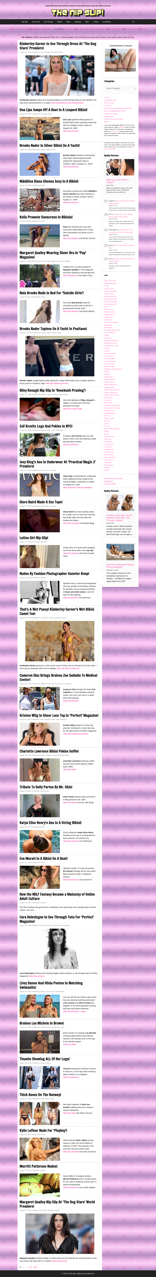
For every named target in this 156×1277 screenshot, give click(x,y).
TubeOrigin (107, 462)
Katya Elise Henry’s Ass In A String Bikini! (51, 822)
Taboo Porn (107, 439)
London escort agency (111, 113)
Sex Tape (53, 506)
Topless (59, 22)
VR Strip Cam (114, 131)
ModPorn (107, 371)
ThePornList (108, 447)
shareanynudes (109, 116)
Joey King (52, 470)
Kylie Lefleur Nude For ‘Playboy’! (43, 1130)
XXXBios (107, 467)
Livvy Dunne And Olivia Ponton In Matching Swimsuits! (51, 985)
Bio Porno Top (108, 309)
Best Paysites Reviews (111, 108)
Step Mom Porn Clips (125, 108)
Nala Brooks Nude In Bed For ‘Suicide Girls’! (52, 292)
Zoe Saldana (66, 684)
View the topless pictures (56, 383)
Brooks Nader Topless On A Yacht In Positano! (53, 328)
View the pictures (71, 131)
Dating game (108, 325)
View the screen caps (72, 409)
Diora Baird (45, 506)
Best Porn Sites (109, 103)
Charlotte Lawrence (52, 755)
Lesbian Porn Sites (110, 353)
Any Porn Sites (109, 294)
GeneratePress (89, 1273)
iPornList (107, 348)
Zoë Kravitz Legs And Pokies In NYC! (46, 426)
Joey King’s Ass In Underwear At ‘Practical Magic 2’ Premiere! (58, 464)
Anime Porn (108, 105)
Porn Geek (107, 400)
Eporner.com (92, 29)
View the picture (70, 275)
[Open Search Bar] (133, 21)
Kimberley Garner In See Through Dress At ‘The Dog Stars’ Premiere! (58, 46)
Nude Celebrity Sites (110, 384)
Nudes (43, 297)
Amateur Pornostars (110, 291)
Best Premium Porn (110, 304)
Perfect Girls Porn (131, 29)
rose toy (106, 423)
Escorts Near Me (109, 333)
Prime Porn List (109, 410)
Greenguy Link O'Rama (111, 340)
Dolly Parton (45, 791)
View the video (69, 1044)
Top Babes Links (109, 449)
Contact (96, 22)
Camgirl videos (108, 314)
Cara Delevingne (56, 925)
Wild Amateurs (108, 465)
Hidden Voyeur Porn (110, 343)
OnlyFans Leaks (109, 387)
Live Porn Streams (110, 361)
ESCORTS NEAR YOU (116, 29)
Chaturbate (121, 127)
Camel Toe (44, 470)
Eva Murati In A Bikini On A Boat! (44, 858)
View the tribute (70, 802)
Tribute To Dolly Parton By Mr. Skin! (46, 786)
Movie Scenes (46, 394)
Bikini (68, 22)
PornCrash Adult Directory (112, 405)
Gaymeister (107, 338)
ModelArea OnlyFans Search (113, 369)
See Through (48, 22)
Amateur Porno (109, 288)
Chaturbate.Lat (69, 29)
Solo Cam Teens (109, 436)
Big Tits (106, 307)
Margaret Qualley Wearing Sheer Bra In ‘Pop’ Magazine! (53, 255)
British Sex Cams (109, 312)
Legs (53, 430)
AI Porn (106, 286)
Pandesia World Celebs (111, 395)
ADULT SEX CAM (109, 281)
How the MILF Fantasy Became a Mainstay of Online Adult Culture (57, 896)
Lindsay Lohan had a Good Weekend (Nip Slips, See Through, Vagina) (119, 517)
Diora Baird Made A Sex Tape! (41, 501)
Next (36, 1267)
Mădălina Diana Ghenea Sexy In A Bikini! (49, 181)
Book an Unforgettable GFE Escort (115, 111)
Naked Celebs (108, 377)
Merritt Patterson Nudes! (39, 1166)
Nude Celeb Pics (109, 382)
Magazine (54, 261)
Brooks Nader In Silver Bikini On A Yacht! (50, 145)
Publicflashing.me (109, 413)
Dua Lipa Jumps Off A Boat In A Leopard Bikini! (53, 109)
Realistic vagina (109, 418)
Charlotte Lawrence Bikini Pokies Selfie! (49, 751)
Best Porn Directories (110, 301)
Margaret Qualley (64, 261)
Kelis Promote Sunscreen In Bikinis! (46, 217)
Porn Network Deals (110, 100)
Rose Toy (107, 421)
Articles (43, 903)
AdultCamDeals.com (110, 283)
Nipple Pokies (46, 430)
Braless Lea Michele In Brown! (42, 1023)
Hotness (106, 122)
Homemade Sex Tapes (111, 346)
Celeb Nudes (108, 320)
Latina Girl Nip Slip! (34, 537)
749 (30, 1267)
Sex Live (107, 97)
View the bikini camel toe (68, 668)
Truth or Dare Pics (110, 457)
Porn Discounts (24, 29)
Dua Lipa (44, 114)
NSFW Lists (143, 29)
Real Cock (107, 416)
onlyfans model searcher (111, 390)
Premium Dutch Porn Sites (112, 408)
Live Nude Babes (109, 358)
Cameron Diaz (56, 684)
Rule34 (106, 431)
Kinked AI (107, 351)
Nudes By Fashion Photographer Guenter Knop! (54, 573)
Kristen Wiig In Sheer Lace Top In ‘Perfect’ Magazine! (59, 715)
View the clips (69, 1113)
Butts (87, 22)
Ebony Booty (108, 327)
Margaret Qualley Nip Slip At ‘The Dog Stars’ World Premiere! (57, 1204)
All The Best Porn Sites (113, 479)
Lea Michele (55, 1027)
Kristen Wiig (55, 719)
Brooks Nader (46, 150)
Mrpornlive (107, 374)
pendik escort (108, 397)
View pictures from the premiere (77, 487)
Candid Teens (108, 317)
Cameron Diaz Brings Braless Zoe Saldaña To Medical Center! (58, 677)
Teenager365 (108, 442)
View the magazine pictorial (75, 734)
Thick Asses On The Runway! (40, 1094)
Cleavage (77, 22)
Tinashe (48, 1063)
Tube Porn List (108, 460)
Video (63, 1027)
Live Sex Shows (109, 364)
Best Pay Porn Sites (110, 299)
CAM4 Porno (102, 29)
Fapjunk (106, 335)
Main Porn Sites (109, 366)
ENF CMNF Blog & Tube (111, 330)
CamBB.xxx (13, 29)
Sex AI (106, 434)
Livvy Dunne (50, 991)
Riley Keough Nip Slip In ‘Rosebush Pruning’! (53, 390)
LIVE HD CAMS (81, 29)
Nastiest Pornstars (110, 379)
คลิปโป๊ (106, 470)
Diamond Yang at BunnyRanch (113, 119)
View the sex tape (71, 523)
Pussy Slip (36, 22)
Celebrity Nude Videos (111, 322)
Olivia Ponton (59, 991)
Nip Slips (25, 22)
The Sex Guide (109, 444)
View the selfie (69, 770)
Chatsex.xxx (42, 29)
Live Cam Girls (108, 356)
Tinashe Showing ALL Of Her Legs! (45, 1058)
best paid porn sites (110, 296)
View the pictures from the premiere (67, 103)
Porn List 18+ (108, 403)
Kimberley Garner (57, 52)
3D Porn (51, 29)
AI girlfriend (107, 22)
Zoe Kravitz (60, 430)
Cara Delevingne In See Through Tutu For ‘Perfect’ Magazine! (57, 919)
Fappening (108, 481)
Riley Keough (63, 394)
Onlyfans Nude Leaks (111, 392)
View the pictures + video (74, 1011)
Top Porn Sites (108, 452)
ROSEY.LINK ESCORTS (112, 429)
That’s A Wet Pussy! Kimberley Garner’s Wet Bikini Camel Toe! (57, 611)
